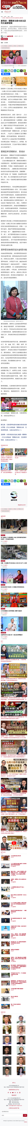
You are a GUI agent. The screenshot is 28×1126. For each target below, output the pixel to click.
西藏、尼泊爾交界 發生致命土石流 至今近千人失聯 (14, 563)
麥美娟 (15, 45)
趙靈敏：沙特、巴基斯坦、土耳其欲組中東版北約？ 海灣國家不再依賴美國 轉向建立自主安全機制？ (13, 737)
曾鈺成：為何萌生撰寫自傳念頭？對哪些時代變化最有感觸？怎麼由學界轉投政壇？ (6, 458)
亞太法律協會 (4, 45)
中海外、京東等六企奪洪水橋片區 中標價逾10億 (21, 472)
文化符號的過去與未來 (16, 855)
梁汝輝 (12, 944)
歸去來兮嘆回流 (14, 996)
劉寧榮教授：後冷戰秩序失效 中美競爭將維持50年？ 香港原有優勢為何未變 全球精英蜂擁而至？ (18, 982)
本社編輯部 (5, 541)
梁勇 (12, 975)
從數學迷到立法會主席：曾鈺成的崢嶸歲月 (12, 635)
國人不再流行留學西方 (16, 1004)
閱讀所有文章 (21, 505)
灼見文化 (3, 608)
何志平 (12, 857)
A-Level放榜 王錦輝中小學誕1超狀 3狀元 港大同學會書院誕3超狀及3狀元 (18, 904)
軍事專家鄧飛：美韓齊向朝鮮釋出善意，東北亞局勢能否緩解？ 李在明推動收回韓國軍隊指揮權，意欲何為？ (13, 699)
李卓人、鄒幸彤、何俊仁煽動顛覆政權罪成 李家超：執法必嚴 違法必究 (18, 935)
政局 (5, 16)
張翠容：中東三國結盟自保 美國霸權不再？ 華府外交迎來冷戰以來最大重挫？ (18, 959)
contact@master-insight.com (15, 1105)
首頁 (2, 16)
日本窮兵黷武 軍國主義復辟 (17, 988)
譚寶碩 (12, 888)
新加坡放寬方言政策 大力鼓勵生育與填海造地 (12, 587)
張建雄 (12, 1005)
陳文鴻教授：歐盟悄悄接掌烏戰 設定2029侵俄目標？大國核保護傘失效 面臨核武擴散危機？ (18, 966)
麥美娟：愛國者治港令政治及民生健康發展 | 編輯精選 (13, 17)
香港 (12, 16)
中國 (8, 16)
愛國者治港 (20, 45)
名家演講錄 (3, 632)
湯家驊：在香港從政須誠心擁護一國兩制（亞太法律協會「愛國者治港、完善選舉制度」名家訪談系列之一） (14, 437)
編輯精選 (10, 36)
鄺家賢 (10, 45)
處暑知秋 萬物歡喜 (15, 949)
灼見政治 (4, 39)
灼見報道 (3, 560)
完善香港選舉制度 (5, 48)
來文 (12, 913)
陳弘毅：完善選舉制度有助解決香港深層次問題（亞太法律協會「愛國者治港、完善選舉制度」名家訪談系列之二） (14, 427)
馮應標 (12, 997)
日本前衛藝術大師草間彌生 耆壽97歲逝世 (11, 611)
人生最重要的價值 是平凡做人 (17, 887)
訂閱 (25, 1115)
